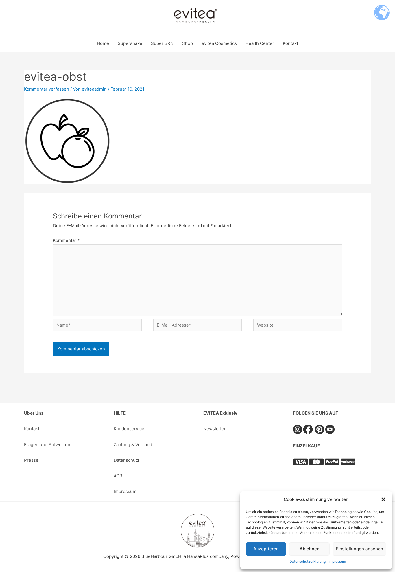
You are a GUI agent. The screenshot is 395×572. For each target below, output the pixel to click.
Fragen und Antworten (47, 444)
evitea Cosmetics (219, 43)
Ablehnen (310, 548)
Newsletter (214, 428)
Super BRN (162, 43)
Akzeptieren (266, 548)
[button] (383, 499)
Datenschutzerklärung (307, 561)
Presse (31, 460)
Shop (187, 43)
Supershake (130, 43)
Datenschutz (126, 460)
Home (103, 43)
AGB (118, 476)
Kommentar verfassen (46, 89)
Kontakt (290, 43)
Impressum (337, 561)
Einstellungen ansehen (359, 548)
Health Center (260, 43)
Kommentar (66, 240)
